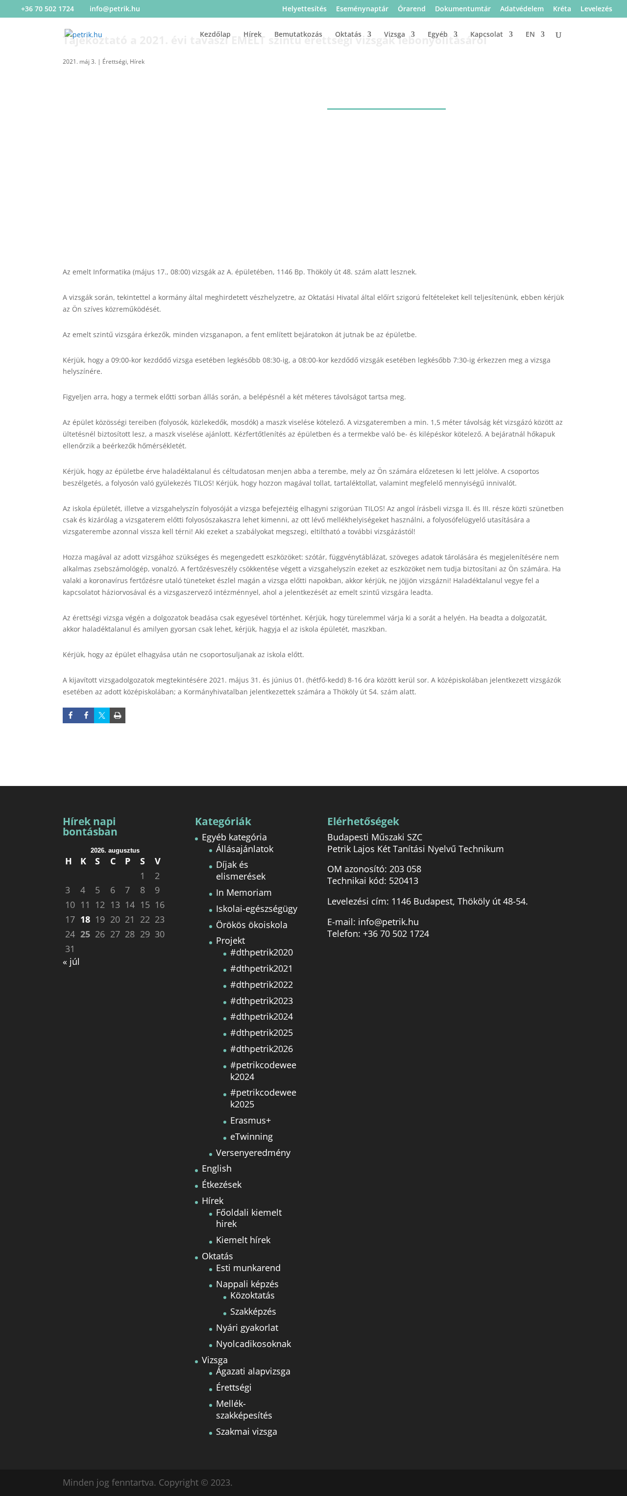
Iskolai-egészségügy (256, 908)
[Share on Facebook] (86, 715)
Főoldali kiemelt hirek (249, 1218)
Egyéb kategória (234, 837)
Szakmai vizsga (246, 1431)
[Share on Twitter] (102, 715)
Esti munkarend (248, 1268)
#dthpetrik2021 (261, 968)
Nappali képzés (247, 1284)
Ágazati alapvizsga (253, 1371)
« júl (71, 961)
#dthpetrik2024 (261, 1016)
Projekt (230, 940)
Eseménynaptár (362, 9)
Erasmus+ (250, 1120)
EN (530, 35)
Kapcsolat (486, 35)
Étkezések (221, 1184)
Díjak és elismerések (240, 870)
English (217, 1168)
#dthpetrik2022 (261, 984)
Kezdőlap (215, 35)
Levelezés (596, 9)
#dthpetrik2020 (261, 952)
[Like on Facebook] (70, 715)
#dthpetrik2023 (261, 1000)
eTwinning (251, 1136)
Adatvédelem (522, 9)
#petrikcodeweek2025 (263, 1098)
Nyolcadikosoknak (253, 1343)
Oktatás (348, 35)
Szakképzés (253, 1311)
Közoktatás (252, 1295)
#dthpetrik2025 (261, 1032)
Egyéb (438, 35)
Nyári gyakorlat (247, 1327)
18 (85, 919)
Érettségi (114, 61)
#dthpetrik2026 (261, 1049)
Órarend (412, 9)
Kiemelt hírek (243, 1240)
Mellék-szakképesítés (244, 1409)
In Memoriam (244, 892)
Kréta (562, 9)
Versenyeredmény (253, 1152)
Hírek (252, 35)
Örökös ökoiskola (252, 925)
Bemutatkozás (298, 35)
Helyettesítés (304, 9)
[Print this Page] (117, 715)
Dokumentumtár (463, 9)
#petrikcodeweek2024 (263, 1070)
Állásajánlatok (244, 849)
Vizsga (394, 35)
